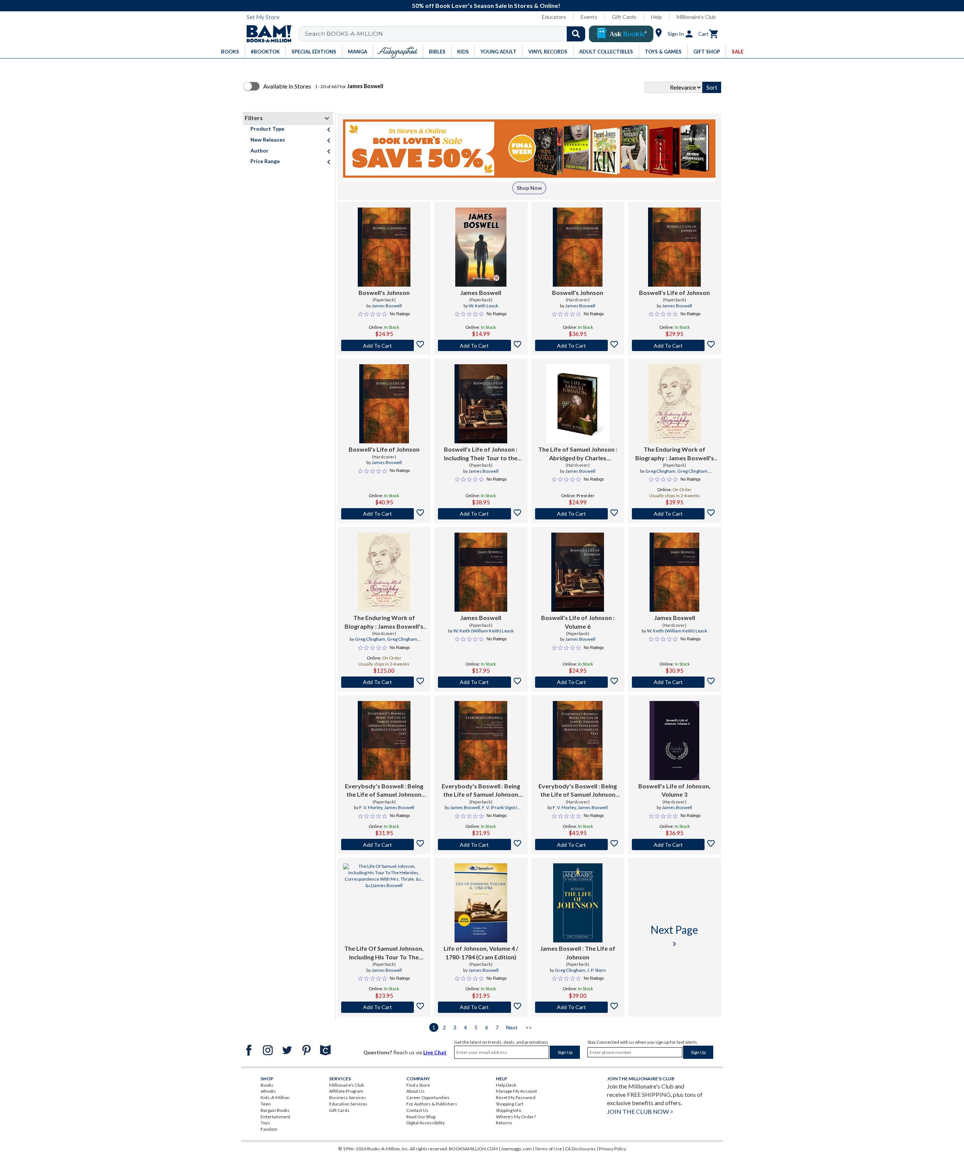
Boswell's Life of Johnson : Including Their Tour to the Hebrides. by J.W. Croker (480, 454)
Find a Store (418, 1085)
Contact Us (417, 1110)
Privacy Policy (612, 1148)
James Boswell (387, 305)
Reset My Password (515, 1097)
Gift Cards (624, 17)
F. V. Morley (370, 807)
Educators (554, 17)
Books (267, 1085)
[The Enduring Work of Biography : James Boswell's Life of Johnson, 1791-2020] (675, 403)
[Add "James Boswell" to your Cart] (480, 345)
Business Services (347, 1097)
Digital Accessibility (425, 1122)
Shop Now (529, 188)
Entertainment (275, 1116)
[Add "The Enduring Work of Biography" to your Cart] (674, 513)
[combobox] (447, 34)
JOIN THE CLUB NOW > (640, 1111)
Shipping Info (508, 1110)
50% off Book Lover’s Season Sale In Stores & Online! (486, 5)
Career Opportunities (428, 1097)
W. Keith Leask (483, 305)
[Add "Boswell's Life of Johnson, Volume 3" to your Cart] (674, 844)
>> (528, 1027)
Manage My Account (516, 1091)
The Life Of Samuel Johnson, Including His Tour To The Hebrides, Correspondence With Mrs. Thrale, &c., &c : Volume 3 (384, 953)
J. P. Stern (596, 970)
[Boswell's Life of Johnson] (674, 247)
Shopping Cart (509, 1104)
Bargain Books (275, 1110)
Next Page (674, 935)
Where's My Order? (516, 1116)
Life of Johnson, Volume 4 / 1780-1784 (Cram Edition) (481, 952)
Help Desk (506, 1085)
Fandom (269, 1129)
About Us (415, 1091)
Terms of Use (548, 1148)
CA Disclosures (580, 1148)
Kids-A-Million (275, 1097)
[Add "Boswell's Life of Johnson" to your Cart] (674, 345)
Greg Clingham (660, 471)
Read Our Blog (420, 1116)
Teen (266, 1104)
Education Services (348, 1104)
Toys (265, 1122)
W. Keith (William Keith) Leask (483, 631)
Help (656, 17)
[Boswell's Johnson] (384, 247)
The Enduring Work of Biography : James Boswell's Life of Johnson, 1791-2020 (674, 454)
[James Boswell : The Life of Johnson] (577, 902)
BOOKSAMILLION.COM (473, 1148)
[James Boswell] (480, 247)
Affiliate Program (346, 1091)
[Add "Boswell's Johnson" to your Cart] (384, 345)
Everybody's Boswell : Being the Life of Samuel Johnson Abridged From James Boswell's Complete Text (384, 790)
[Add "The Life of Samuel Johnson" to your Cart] (578, 513)
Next (512, 1027)
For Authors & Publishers (431, 1104)
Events (589, 17)
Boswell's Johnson (384, 292)
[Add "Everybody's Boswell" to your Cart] (384, 844)
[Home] (267, 34)
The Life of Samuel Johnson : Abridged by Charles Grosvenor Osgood (577, 454)
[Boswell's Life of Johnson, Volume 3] (674, 740)
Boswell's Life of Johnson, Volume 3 (674, 790)
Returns (504, 1122)
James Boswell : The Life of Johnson (577, 952)
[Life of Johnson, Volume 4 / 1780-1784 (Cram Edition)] (481, 902)
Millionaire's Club (696, 17)
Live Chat (435, 1052)
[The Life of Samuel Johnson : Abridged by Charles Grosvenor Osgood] (577, 403)
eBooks (268, 1091)
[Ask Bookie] (621, 34)
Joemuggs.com (516, 1148)
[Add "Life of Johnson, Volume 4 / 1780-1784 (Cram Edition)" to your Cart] (480, 1007)
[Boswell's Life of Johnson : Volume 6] (577, 572)
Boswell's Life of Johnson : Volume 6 (578, 621)
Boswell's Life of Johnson (674, 292)
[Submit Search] (576, 33)
